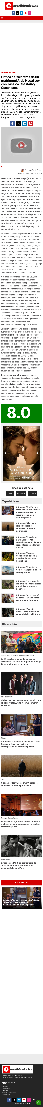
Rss (3, 1094)
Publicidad (5, 1090)
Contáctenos (6, 1088)
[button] (5, 453)
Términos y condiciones (9, 1092)
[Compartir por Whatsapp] (38, 1102)
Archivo (7, 1094)
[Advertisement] (21, 45)
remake (32, 493)
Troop (28, 1103)
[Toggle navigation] (2, 18)
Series (10, 493)
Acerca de (5, 1086)
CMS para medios (18, 1103)
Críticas (6, 166)
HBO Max (21, 493)
